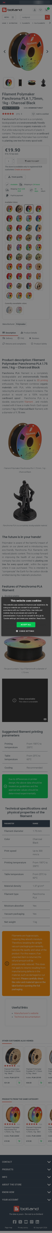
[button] (26, 631)
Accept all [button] (26, 625)
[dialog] (26, 616)
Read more (41, 618)
